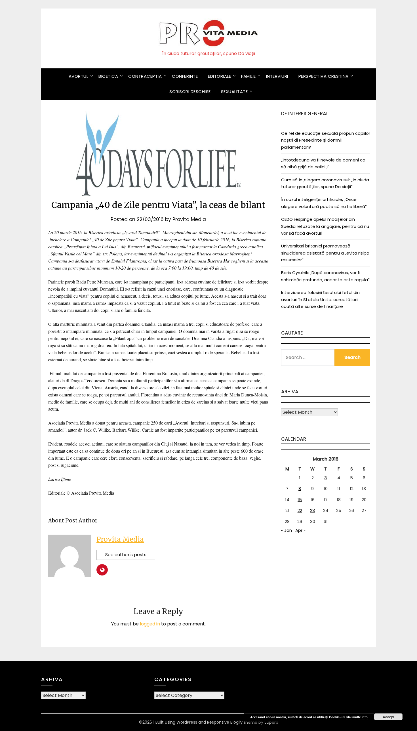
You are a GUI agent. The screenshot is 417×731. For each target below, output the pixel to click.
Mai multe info (357, 717)
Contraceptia (145, 76)
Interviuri (277, 76)
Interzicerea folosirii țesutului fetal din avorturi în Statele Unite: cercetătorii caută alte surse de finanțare (320, 299)
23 (312, 510)
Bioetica (108, 76)
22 (300, 510)
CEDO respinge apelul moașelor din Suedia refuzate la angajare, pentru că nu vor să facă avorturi (325, 226)
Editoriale (219, 76)
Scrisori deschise (190, 91)
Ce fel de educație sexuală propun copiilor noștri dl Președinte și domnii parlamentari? (325, 140)
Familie (248, 76)
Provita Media (189, 219)
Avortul (79, 76)
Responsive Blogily (225, 722)
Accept (388, 716)
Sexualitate (234, 91)
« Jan (286, 530)
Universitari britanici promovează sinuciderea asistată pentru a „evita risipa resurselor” (325, 253)
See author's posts (125, 554)
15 (300, 500)
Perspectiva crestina (323, 76)
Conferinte (185, 76)
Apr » (300, 530)
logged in (150, 624)
